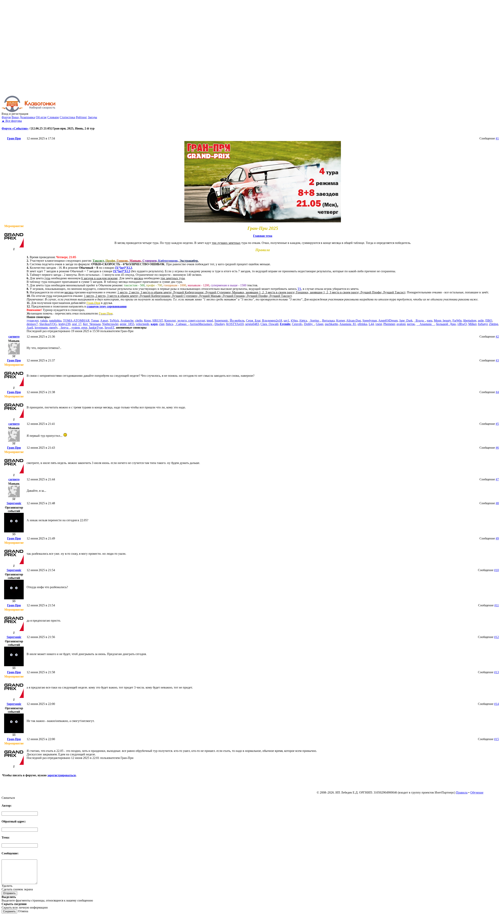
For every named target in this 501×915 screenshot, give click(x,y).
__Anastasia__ (425, 324)
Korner (340, 320)
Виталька (328, 320)
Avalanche (126, 320)
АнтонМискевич (201, 324)
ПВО (488, 320)
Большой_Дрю (446, 324)
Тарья (95, 320)
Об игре (41, 117)
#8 (497, 503)
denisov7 (32, 324)
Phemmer (389, 324)
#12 (496, 637)
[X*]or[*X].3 (123, 267)
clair (161, 324)
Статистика (67, 117)
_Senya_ (64, 327)
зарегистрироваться (61, 775)
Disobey (219, 324)
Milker (472, 324)
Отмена (23, 911)
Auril (30, 327)
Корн (147, 320)
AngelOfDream (388, 320)
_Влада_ (419, 320)
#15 (496, 739)
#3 (497, 360)
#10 (496, 570)
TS (299, 288)
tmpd (210, 320)
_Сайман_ (181, 324)
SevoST (109, 327)
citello (138, 320)
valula (44, 320)
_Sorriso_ (315, 320)
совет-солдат (196, 320)
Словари (53, 117)
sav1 (286, 320)
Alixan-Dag (353, 320)
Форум (6, 117)
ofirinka (362, 324)
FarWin (457, 320)
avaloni (400, 324)
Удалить (7, 885)
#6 (497, 447)
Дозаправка (27, 117)
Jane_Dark (406, 320)
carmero (14, 336)
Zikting (493, 324)
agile (481, 320)
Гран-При (14, 138)
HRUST (157, 320)
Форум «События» (15, 128)
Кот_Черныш (92, 324)
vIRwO (462, 324)
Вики (15, 117)
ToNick (114, 320)
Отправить (9, 893)
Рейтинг (81, 117)
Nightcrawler (110, 324)
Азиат (104, 320)
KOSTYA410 (235, 324)
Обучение (476, 792)
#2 (497, 336)
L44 (371, 324)
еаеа (429, 320)
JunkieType (96, 327)
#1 (497, 138)
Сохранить (9, 911)
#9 (497, 538)
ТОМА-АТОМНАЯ (76, 320)
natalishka (55, 320)
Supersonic (221, 320)
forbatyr (482, 324)
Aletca (303, 320)
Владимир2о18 (272, 320)
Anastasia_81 (347, 324)
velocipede (142, 324)
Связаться (8, 797)
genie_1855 (127, 324)
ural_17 (76, 324)
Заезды (92, 117)
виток (411, 324)
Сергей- (297, 324)
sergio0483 (252, 324)
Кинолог (170, 320)
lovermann (41, 327)
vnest (378, 324)
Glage (319, 324)
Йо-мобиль (237, 320)
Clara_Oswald (269, 324)
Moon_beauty (442, 320)
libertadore (469, 320)
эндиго (182, 320)
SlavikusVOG (48, 324)
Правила (462, 792)
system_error (79, 327)
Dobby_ (309, 324)
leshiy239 (64, 324)
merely (53, 327)
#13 (496, 672)
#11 (496, 605)
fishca (169, 324)
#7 (497, 479)
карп (154, 324)
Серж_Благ (253, 320)
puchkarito (331, 324)
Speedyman (369, 320)
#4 (497, 392)
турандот (33, 320)
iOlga (294, 320)
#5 (497, 423)
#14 (496, 704)
